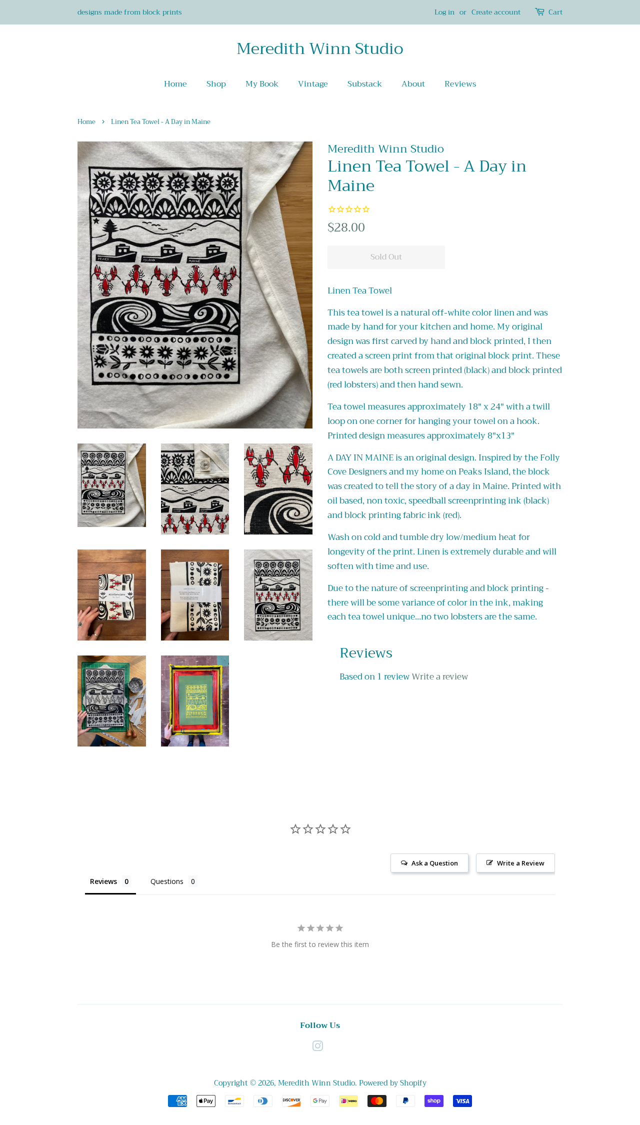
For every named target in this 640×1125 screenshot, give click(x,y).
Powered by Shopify (392, 1083)
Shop (216, 84)
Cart (555, 12)
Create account (496, 12)
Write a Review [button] (520, 863)
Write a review (440, 677)
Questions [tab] (167, 881)
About (413, 84)
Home (175, 84)
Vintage (313, 84)
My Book (262, 84)
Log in (444, 12)
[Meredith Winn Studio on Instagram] (317, 1048)
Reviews (460, 84)
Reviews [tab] (103, 881)
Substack (365, 84)
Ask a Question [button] (435, 863)
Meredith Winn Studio (320, 49)
